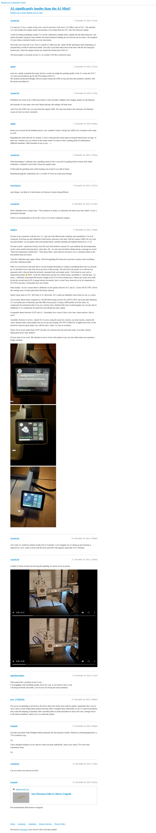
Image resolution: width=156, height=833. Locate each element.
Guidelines (32, 824)
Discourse (24, 830)
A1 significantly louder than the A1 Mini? (40, 8)
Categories (22, 824)
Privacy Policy (60, 824)
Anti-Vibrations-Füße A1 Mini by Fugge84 (51, 794)
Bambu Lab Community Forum (13, 2)
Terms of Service (45, 824)
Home (12, 824)
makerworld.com (22, 789)
